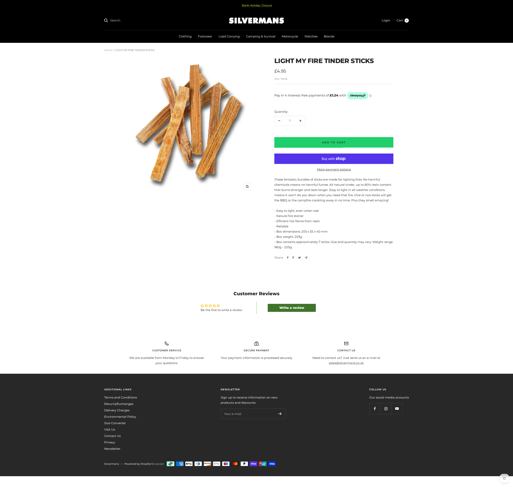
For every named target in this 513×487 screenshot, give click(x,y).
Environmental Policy (120, 417)
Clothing (185, 36)
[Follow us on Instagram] (385, 408)
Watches (310, 36)
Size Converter (115, 423)
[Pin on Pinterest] (293, 257)
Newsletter (112, 449)
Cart (402, 20)
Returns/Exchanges (118, 404)
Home (108, 50)
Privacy (109, 442)
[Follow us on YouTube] (396, 408)
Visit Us (109, 429)
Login (386, 20)
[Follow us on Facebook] (374, 408)
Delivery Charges (116, 410)
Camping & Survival (260, 36)
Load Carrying (229, 36)
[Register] (280, 413)
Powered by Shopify (137, 463)
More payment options (334, 169)
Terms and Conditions (120, 397)
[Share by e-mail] (306, 257)
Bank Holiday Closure (257, 5)
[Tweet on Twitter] (299, 257)
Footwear (205, 36)
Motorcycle (290, 36)
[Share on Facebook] (288, 257)
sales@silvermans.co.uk (346, 363)
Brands (329, 36)
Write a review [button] (291, 308)
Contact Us (112, 436)
